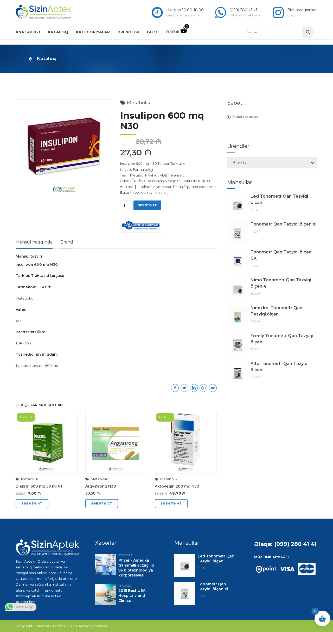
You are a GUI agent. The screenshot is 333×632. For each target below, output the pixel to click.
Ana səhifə (28, 32)
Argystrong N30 (100, 486)
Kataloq (58, 32)
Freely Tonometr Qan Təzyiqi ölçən (282, 338)
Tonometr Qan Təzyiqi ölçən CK (281, 255)
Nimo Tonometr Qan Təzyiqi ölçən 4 (281, 283)
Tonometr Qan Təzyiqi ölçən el (283, 224)
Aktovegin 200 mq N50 (177, 486)
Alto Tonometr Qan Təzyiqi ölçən (280, 366)
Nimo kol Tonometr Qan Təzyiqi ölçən (276, 311)
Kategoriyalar (93, 32)
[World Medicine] (140, 226)
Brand (66, 242)
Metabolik (138, 103)
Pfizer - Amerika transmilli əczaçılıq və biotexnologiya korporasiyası (136, 568)
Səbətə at (147, 205)
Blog (152, 32)
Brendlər (128, 32)
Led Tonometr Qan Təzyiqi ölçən (279, 199)
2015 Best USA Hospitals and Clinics (131, 595)
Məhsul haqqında (34, 242)
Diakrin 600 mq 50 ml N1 (39, 486)
